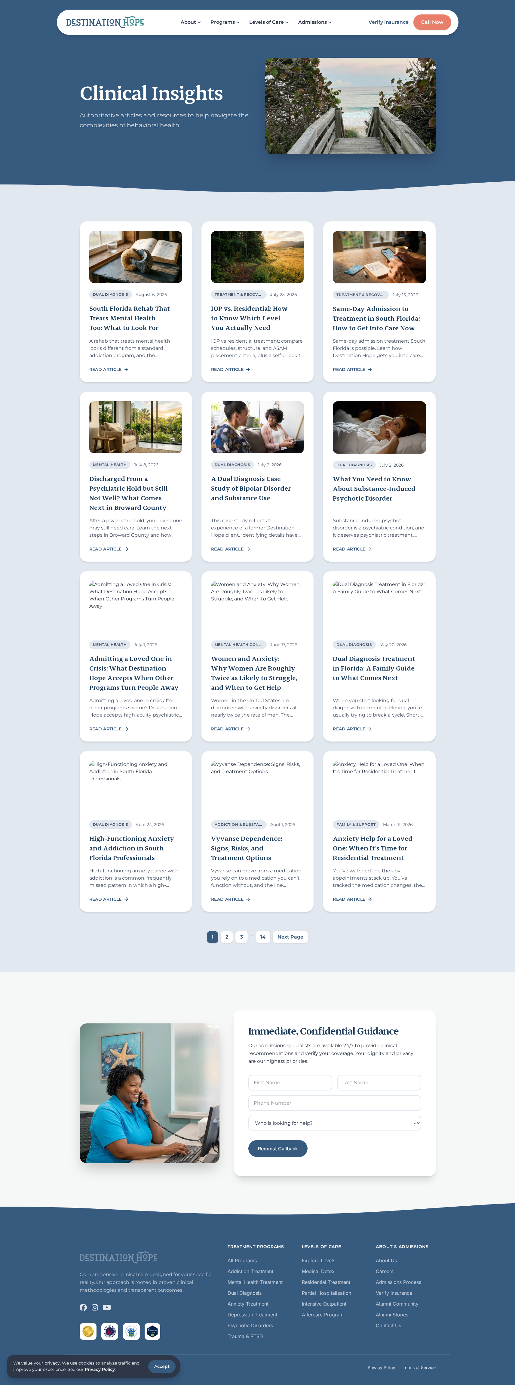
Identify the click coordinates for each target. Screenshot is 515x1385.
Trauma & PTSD (245, 1336)
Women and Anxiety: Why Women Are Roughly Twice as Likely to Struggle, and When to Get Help (254, 672)
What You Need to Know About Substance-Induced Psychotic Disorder (374, 488)
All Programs (242, 1260)
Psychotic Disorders (250, 1325)
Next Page (290, 937)
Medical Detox (318, 1271)
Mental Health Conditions (245, 644)
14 (262, 937)
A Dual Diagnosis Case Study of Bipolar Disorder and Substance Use (251, 488)
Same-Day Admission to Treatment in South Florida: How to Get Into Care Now (376, 318)
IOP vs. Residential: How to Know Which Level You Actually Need (249, 318)
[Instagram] (95, 1307)
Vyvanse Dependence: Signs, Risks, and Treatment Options (246, 848)
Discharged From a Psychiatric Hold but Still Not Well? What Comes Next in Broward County (128, 492)
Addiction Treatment (250, 1271)
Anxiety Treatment (248, 1304)
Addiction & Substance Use (246, 824)
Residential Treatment (326, 1282)
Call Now (432, 22)
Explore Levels (318, 1260)
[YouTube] (107, 1307)
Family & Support (356, 824)
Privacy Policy (381, 1367)
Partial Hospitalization (326, 1293)
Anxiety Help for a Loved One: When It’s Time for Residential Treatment (372, 848)
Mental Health (110, 464)
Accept (162, 1366)
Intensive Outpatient (324, 1304)
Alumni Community (397, 1304)
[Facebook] (83, 1307)
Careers (385, 1271)
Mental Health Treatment (255, 1282)
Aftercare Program (323, 1315)
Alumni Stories (392, 1315)
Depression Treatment (252, 1315)
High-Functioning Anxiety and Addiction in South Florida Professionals (131, 848)
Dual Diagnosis (110, 294)
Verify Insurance (389, 22)
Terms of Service (419, 1367)
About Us (386, 1260)
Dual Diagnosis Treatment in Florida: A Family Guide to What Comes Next (374, 668)
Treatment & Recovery (240, 294)
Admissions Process (398, 1282)
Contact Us (388, 1325)
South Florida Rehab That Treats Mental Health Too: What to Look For (129, 318)
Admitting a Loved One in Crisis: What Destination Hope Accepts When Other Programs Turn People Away (134, 672)
